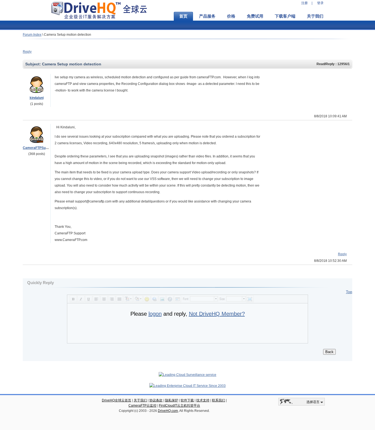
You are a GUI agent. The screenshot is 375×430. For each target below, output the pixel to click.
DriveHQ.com (168, 411)
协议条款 (156, 400)
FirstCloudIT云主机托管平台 (179, 405)
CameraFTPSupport (38, 148)
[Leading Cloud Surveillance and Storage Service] (187, 375)
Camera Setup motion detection (67, 35)
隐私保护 (171, 400)
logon (155, 314)
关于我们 (315, 16)
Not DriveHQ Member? (217, 314)
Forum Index (32, 35)
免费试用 (255, 16)
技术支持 (202, 400)
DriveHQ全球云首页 (116, 400)
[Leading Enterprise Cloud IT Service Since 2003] (187, 386)
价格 (231, 16)
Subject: (33, 64)
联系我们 (218, 400)
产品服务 (207, 16)
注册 (304, 3)
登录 (320, 3)
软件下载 (187, 400)
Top (349, 292)
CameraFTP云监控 (142, 405)
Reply (27, 52)
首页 (183, 16)
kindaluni (37, 98)
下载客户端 (285, 16)
